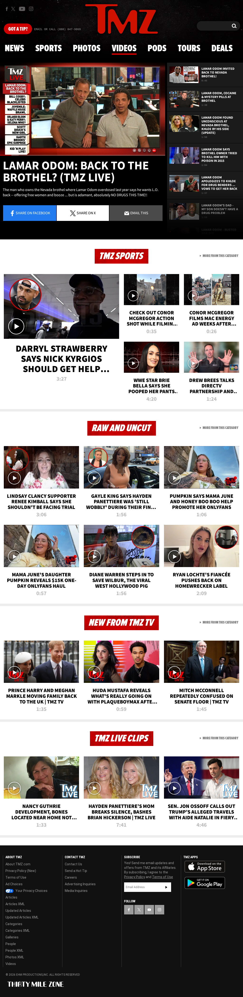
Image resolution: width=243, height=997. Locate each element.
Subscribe (166, 887)
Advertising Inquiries (80, 884)
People (10, 944)
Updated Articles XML (21, 917)
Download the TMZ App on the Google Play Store (205, 883)
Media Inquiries (76, 891)
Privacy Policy (134, 877)
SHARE (86, 212)
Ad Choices (14, 884)
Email (139, 212)
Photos (86, 48)
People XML (14, 950)
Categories (13, 924)
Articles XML (15, 904)
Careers (71, 877)
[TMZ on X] (14, 9)
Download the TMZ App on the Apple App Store (205, 867)
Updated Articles (18, 911)
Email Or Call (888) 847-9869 (57, 29)
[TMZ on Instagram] (31, 9)
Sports (48, 48)
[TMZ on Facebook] (7, 9)
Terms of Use (15, 877)
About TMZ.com (17, 864)
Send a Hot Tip (76, 871)
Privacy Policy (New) (20, 871)
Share (33, 212)
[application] (82, 109)
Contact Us (73, 864)
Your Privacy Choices (31, 891)
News (14, 48)
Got (18, 29)
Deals (222, 48)
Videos (124, 48)
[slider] (82, 155)
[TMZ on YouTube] (149, 909)
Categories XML (17, 930)
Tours (189, 48)
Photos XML (14, 957)
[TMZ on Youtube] (22, 9)
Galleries (12, 937)
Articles (11, 897)
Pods (157, 48)
